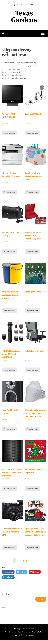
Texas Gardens (24, 16)
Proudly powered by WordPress (18, 631)
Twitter (22, 572)
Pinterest (35, 572)
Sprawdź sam (9, 133)
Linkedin (9, 577)
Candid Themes (27, 635)
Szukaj (6, 594)
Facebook (9, 572)
